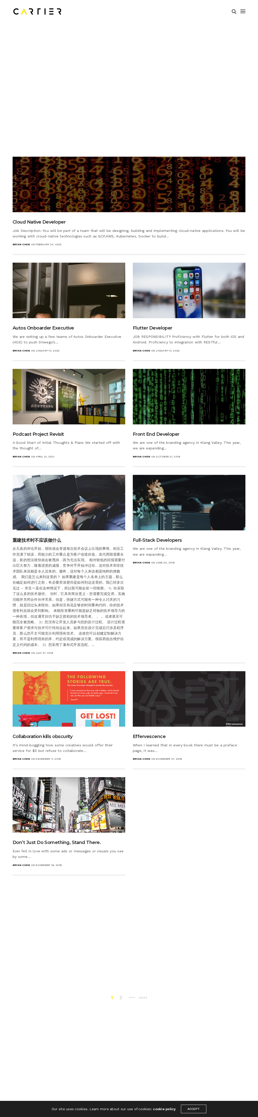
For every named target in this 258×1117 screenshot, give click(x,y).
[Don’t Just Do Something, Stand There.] (69, 805)
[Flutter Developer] (189, 290)
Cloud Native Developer (39, 222)
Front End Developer (156, 434)
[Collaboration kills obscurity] (69, 699)
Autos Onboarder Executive (43, 328)
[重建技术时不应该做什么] (69, 502)
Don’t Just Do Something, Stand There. (57, 842)
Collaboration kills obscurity (42, 736)
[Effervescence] (189, 699)
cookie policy (164, 1109)
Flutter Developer (152, 328)
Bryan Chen (21, 244)
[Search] (234, 11)
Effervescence (149, 736)
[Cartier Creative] (37, 11)
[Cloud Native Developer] (129, 184)
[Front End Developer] (189, 396)
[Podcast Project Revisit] (69, 396)
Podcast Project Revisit (38, 434)
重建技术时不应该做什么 (37, 540)
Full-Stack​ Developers (157, 540)
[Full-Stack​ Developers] (189, 502)
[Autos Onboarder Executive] (69, 290)
